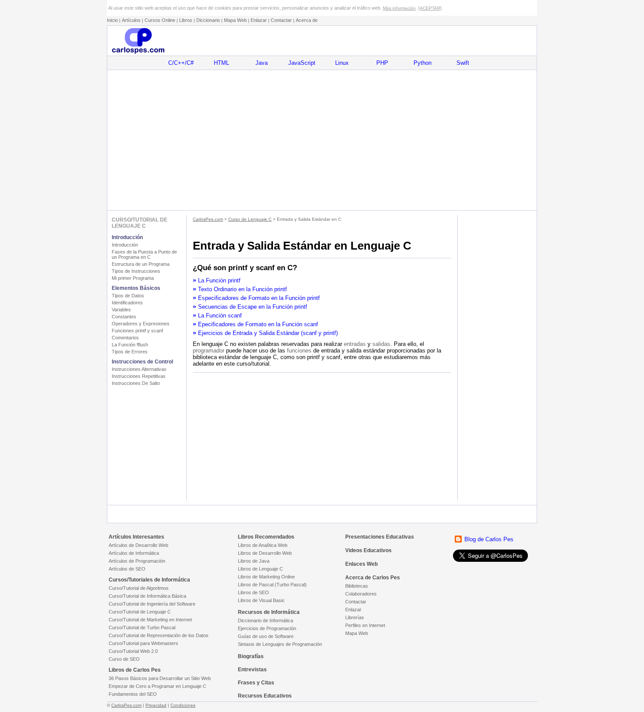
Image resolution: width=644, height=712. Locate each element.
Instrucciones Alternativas (139, 369)
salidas (381, 344)
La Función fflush (130, 344)
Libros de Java (253, 561)
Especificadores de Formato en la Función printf (259, 298)
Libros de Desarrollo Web (265, 553)
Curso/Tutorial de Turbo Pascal (142, 627)
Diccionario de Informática (265, 620)
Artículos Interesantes (136, 537)
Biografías (251, 656)
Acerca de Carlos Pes (372, 578)
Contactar (281, 20)
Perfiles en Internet (365, 625)
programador (208, 350)
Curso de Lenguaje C (250, 219)
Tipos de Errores (130, 351)
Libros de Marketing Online (266, 576)
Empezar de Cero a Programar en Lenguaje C (157, 686)
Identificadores (127, 302)
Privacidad (155, 705)
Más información (399, 8)
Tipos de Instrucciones (136, 271)
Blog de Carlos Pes (488, 539)
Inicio (112, 20)
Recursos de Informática (269, 612)
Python (423, 63)
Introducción (125, 244)
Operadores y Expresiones (141, 323)
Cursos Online (160, 20)
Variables (121, 309)
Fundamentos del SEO (133, 694)
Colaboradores (361, 593)
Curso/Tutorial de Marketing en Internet (150, 619)
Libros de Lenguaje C (260, 568)
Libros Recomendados (266, 537)
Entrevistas (252, 669)
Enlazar (259, 20)
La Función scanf (220, 315)
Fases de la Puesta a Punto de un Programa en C (144, 254)
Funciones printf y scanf (137, 330)
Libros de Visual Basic (261, 600)
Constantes (124, 316)
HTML (221, 63)
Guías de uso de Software (266, 636)
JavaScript (301, 63)
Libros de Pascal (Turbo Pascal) (272, 584)
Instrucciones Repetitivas (139, 376)
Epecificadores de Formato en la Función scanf (258, 324)
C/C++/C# (181, 63)
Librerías (354, 617)
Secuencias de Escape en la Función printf (252, 306)
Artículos (131, 20)
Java (261, 63)
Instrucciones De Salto (136, 383)
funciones (299, 350)
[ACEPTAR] (430, 8)
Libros (185, 20)
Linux (342, 63)
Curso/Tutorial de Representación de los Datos (159, 635)
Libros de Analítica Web (262, 545)
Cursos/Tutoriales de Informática (149, 580)
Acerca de (307, 20)
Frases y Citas (256, 683)
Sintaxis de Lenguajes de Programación (280, 644)
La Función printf (219, 280)
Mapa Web (235, 20)
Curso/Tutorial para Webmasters (143, 643)
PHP (382, 63)
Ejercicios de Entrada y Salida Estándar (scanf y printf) (268, 333)
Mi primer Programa (133, 278)
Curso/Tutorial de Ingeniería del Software (152, 603)
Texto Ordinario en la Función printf (242, 289)
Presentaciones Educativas (379, 537)
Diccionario (208, 20)
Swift (462, 63)
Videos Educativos (368, 550)
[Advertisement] (322, 140)
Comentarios (125, 337)
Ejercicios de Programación (267, 628)
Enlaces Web (361, 564)
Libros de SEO (253, 592)
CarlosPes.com (208, 219)
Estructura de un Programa (141, 264)
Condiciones (182, 705)
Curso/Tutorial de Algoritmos (139, 588)
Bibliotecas (356, 586)
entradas (355, 344)
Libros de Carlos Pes (135, 670)
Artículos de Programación (137, 561)
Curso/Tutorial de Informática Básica (147, 596)
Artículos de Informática (134, 553)
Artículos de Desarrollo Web (138, 545)
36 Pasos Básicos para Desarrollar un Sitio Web (160, 678)
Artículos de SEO (127, 568)
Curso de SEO (124, 659)
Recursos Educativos (265, 696)
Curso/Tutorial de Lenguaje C (140, 611)
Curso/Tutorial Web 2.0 (133, 651)
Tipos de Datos (128, 295)
